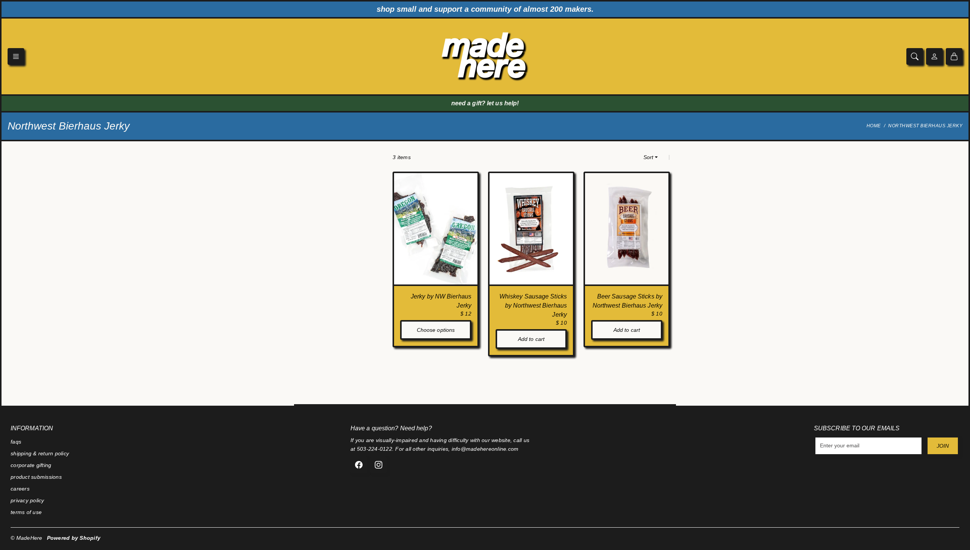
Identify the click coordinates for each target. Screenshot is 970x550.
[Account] (934, 56)
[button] (16, 56)
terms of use (26, 512)
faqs (16, 442)
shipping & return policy (40, 453)
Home (874, 125)
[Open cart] (954, 56)
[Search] (914, 56)
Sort (648, 157)
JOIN (943, 446)
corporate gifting (31, 465)
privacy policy (27, 500)
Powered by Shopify (74, 538)
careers (20, 489)
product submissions (36, 477)
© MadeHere (26, 538)
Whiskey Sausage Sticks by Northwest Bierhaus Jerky (533, 305)
